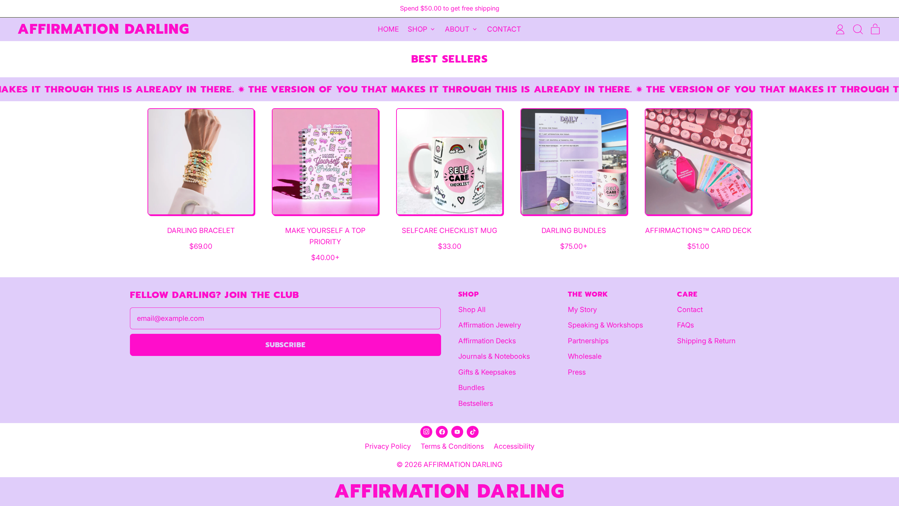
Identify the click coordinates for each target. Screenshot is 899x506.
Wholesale (585, 356)
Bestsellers (475, 403)
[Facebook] (442, 432)
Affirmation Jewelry (489, 325)
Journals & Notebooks (494, 356)
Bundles (471, 387)
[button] (858, 29)
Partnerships (588, 341)
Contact (504, 29)
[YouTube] (457, 432)
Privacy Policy (388, 446)
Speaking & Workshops (605, 325)
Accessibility (514, 446)
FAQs (685, 325)
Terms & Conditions (452, 446)
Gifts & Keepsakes (487, 372)
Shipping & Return (706, 341)
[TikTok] (473, 432)
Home (388, 29)
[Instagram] (426, 432)
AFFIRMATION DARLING (104, 29)
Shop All (472, 309)
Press (577, 372)
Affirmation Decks (487, 341)
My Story (582, 309)
